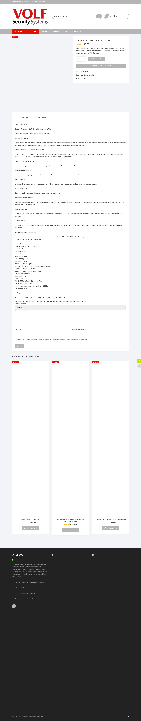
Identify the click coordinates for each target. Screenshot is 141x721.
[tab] (23, 117)
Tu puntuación (20, 304)
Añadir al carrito (97, 59)
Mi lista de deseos (38, 2)
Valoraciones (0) (40, 117)
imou (84, 78)
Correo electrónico (79, 329)
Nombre (18, 329)
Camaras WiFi (89, 75)
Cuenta (66, 31)
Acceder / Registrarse (21, 2)
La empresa (55, 31)
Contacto (76, 31)
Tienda (44, 31)
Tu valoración (20, 311)
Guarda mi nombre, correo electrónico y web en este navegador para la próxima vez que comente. (52, 340)
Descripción (23, 117)
